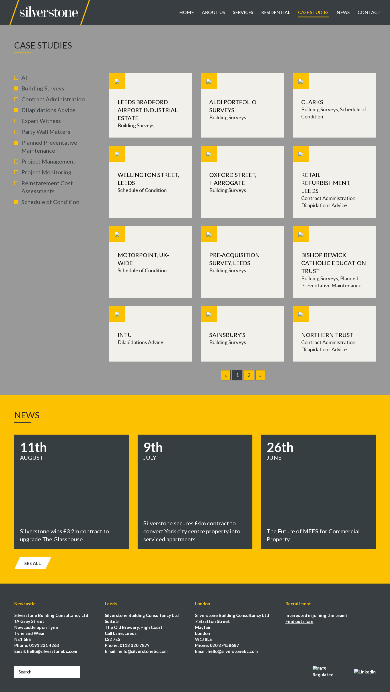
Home (186, 12)
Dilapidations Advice (48, 109)
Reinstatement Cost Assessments (47, 186)
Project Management (48, 161)
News (343, 12)
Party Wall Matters (45, 131)
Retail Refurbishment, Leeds (326, 182)
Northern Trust (327, 334)
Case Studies (313, 12)
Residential (275, 12)
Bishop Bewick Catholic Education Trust (333, 262)
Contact (369, 12)
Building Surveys (42, 88)
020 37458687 (224, 645)
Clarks (312, 101)
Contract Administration (53, 99)
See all (32, 563)
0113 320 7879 (135, 645)
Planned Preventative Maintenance (49, 146)
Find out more (299, 621)
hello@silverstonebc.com (52, 651)
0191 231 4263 (44, 645)
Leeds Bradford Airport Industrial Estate (148, 109)
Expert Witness (41, 120)
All (25, 77)
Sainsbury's (227, 334)
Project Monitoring (46, 172)
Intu (125, 334)
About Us (213, 12)
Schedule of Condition (50, 201)
